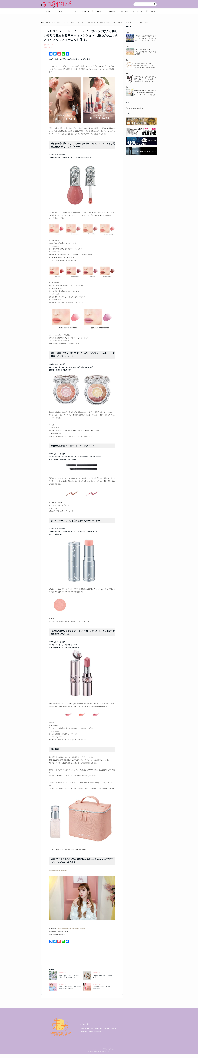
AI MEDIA (113, 1028)
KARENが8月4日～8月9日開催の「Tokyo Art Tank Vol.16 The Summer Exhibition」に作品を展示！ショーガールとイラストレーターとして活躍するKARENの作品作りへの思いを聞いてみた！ (145, 93)
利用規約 (105, 1049)
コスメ (60, 11)
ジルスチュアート (49, 46)
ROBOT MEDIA (104, 1028)
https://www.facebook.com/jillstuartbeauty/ (71, 928)
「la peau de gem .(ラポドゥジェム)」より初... (103, 976)
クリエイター (86, 11)
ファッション (125, 11)
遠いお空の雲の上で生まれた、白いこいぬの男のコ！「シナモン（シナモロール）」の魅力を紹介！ (145, 65)
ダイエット (111, 11)
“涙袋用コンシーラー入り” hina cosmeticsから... (101, 987)
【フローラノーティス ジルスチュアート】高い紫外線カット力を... (70, 976)
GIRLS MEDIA (95, 1028)
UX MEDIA (84, 1031)
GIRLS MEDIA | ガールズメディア (93, 1049)
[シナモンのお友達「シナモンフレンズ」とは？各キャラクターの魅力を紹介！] (130, 55)
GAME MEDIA (85, 1028)
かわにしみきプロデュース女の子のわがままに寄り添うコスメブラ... (70, 987)
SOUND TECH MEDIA (95, 1031)
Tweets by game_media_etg (135, 108)
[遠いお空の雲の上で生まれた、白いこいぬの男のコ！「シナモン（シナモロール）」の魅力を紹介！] (130, 68)
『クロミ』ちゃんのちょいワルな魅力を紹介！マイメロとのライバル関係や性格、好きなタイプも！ (145, 79)
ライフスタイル (137, 11)
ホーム (48, 11)
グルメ (99, 11)
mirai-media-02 (48, 47)
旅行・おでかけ (150, 11)
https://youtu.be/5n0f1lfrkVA (58, 870)
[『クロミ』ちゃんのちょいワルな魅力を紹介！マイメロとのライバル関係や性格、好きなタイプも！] (130, 82)
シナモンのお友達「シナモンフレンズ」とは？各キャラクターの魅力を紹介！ (145, 52)
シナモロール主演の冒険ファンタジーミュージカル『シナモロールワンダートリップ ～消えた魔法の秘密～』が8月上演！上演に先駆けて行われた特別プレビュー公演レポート (145, 38)
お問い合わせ (112, 1049)
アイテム (73, 11)
